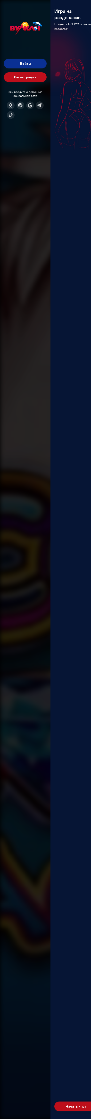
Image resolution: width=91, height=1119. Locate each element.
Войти (25, 63)
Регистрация (25, 77)
